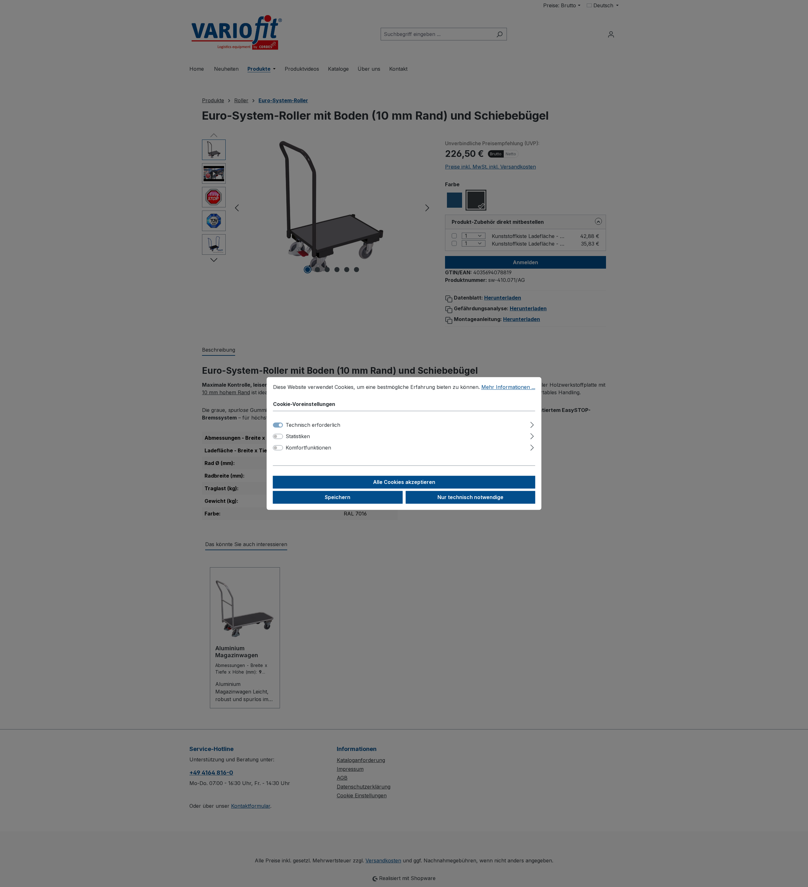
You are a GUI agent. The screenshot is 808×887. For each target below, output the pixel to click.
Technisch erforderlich (313, 425)
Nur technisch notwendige (470, 497)
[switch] (278, 436)
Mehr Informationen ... (508, 387)
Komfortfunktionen (308, 448)
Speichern (337, 497)
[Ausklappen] (532, 424)
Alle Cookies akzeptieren (404, 482)
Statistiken (298, 436)
